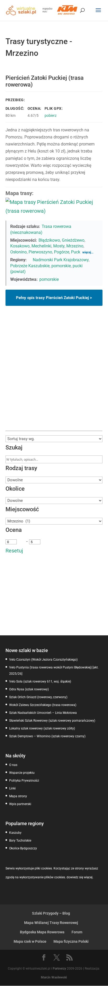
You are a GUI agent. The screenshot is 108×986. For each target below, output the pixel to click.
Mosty (58, 246)
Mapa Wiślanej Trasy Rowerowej (51, 923)
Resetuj (14, 550)
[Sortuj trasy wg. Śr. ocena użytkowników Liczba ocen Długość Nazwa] (54, 438)
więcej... (87, 252)
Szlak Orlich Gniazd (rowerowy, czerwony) (38, 697)
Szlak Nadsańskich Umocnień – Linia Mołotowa (43, 713)
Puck (75, 251)
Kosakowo (20, 246)
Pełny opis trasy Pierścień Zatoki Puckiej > (54, 297)
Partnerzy (59, 968)
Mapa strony (18, 796)
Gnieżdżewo (73, 240)
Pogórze (61, 251)
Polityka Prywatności (24, 780)
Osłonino (18, 251)
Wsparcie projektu (22, 773)
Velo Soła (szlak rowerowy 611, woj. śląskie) (40, 681)
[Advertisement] (54, 374)
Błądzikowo (49, 240)
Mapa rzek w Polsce (30, 941)
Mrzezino (74, 246)
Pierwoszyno (40, 251)
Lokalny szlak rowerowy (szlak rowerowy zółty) (42, 728)
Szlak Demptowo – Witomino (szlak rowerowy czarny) (47, 736)
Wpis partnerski (20, 804)
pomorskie (61, 265)
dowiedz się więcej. (80, 877)
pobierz (51, 115)
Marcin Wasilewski (54, 977)
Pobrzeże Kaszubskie (30, 265)
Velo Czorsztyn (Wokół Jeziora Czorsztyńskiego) (43, 659)
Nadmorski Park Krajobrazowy (61, 259)
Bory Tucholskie (20, 840)
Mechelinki (41, 246)
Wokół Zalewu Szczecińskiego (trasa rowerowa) (42, 705)
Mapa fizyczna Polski (71, 941)
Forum (77, 932)
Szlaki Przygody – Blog (51, 913)
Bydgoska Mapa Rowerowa (42, 932)
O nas (13, 765)
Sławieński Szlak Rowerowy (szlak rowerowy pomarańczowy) (52, 720)
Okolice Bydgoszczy (23, 848)
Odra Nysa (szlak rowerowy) (29, 689)
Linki (12, 788)
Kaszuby (15, 833)
